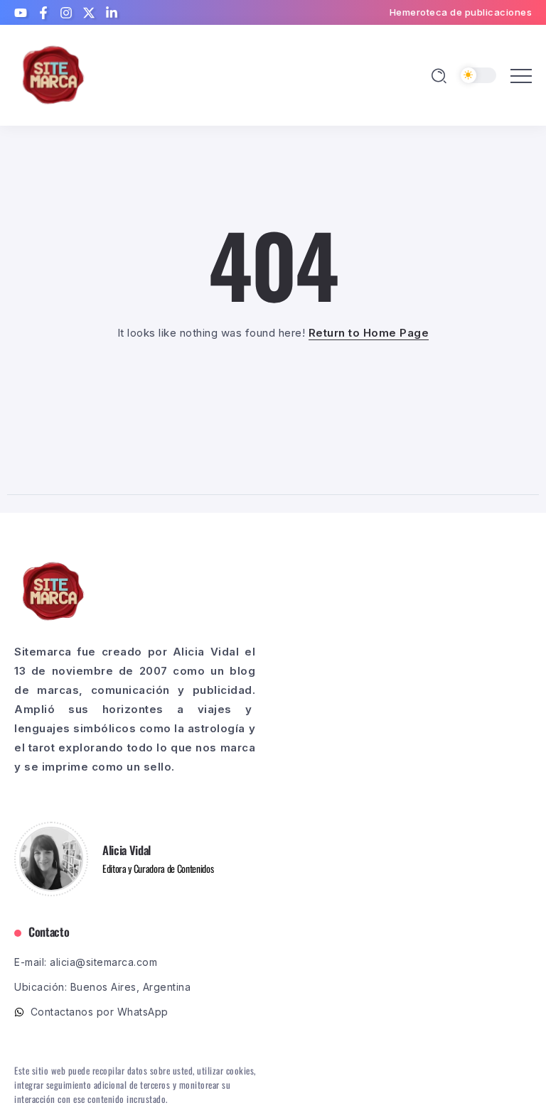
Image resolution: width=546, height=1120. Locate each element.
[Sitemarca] (53, 74)
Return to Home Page (369, 332)
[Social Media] (20, 12)
